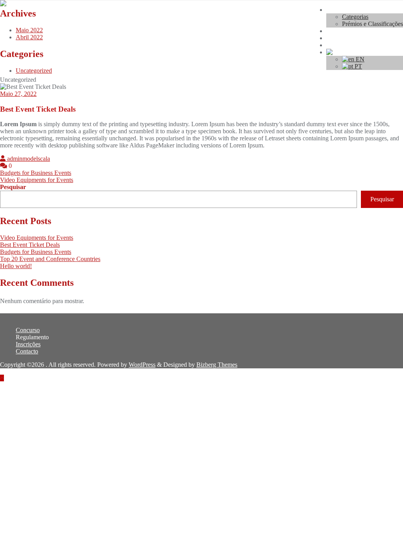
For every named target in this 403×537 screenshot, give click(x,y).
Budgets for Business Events (35, 172)
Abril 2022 (29, 37)
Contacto (27, 351)
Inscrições (28, 344)
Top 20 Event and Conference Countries (50, 259)
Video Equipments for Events (36, 180)
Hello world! (16, 266)
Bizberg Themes (216, 364)
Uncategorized (34, 70)
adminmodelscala (28, 158)
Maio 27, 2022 (18, 93)
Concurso (28, 330)
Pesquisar (13, 187)
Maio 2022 (29, 30)
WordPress (142, 364)
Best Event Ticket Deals (30, 244)
